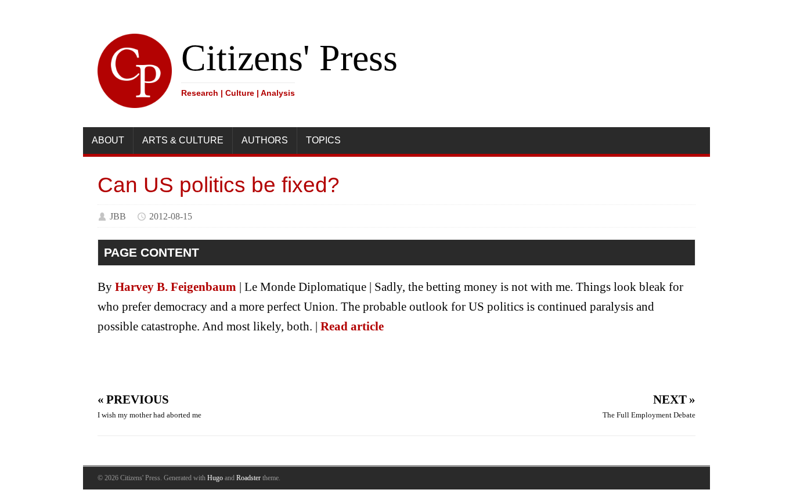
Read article (352, 326)
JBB (118, 216)
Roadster (248, 478)
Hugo (215, 478)
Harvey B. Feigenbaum (175, 287)
